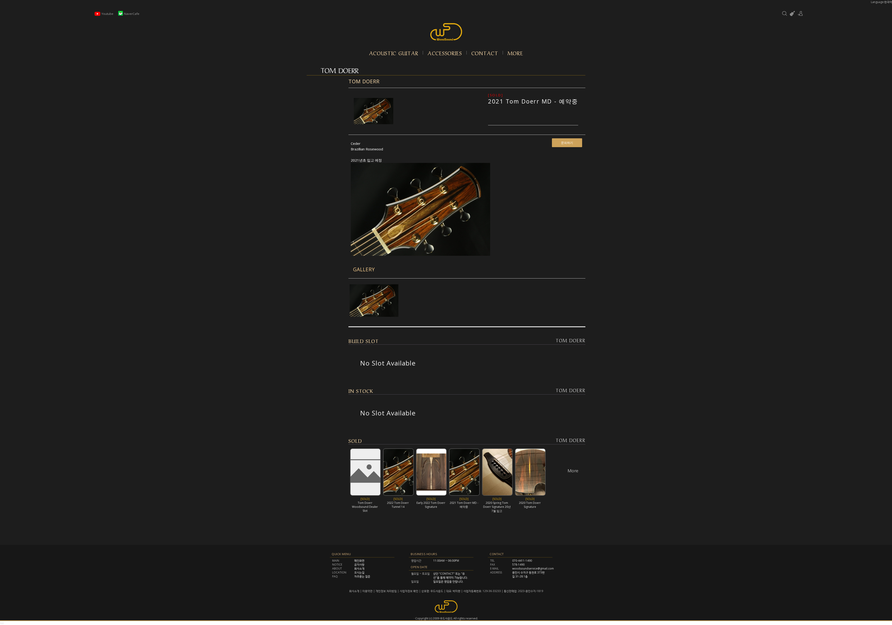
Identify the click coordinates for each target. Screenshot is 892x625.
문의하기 (567, 143)
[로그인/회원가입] (800, 13)
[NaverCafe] (120, 14)
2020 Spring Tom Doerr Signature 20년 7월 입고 (497, 507)
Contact (484, 53)
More (515, 53)
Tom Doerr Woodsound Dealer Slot (365, 507)
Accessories (445, 53)
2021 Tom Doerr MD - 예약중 (533, 101)
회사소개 (354, 591)
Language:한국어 (881, 2)
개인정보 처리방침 (386, 591)
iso (2, 623)
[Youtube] (97, 15)
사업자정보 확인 (409, 591)
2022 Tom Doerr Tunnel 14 (398, 505)
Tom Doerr (364, 81)
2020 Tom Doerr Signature (530, 505)
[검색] (784, 13)
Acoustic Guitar (394, 53)
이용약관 (367, 591)
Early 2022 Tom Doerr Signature (430, 505)
